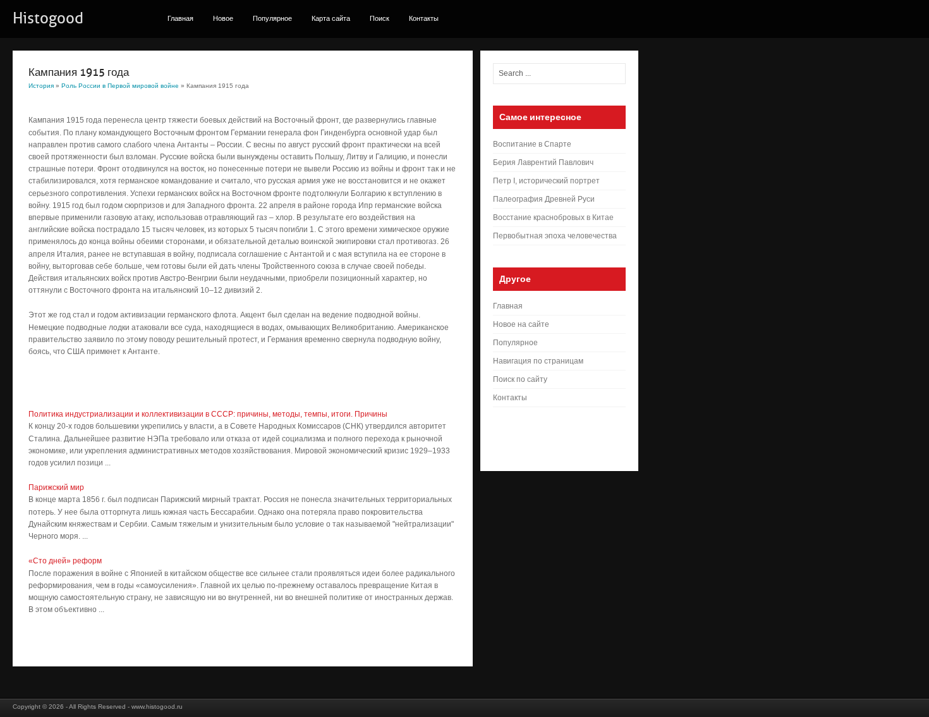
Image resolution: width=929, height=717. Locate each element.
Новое (223, 18)
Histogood (48, 18)
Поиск (379, 18)
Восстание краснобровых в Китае (553, 217)
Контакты (424, 18)
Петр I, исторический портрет (546, 180)
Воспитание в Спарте (532, 144)
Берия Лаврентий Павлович (543, 162)
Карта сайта (331, 18)
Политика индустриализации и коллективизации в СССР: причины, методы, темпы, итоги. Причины (207, 414)
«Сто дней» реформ (65, 560)
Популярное (272, 18)
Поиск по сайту (520, 379)
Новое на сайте (521, 324)
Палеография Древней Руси (544, 199)
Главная (180, 18)
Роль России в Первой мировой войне (120, 85)
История (41, 85)
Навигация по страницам (538, 361)
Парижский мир (56, 487)
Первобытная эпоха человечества (555, 235)
